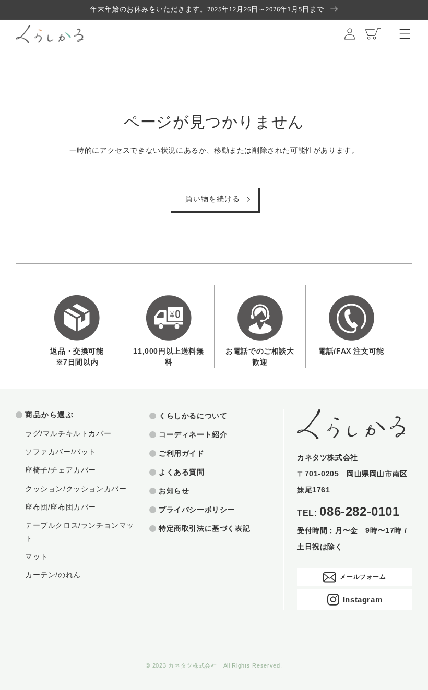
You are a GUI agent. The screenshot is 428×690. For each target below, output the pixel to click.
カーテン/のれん (53, 575)
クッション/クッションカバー (75, 489)
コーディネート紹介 (193, 434)
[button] (405, 34)
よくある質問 (182, 472)
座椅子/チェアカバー (60, 470)
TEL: (348, 511)
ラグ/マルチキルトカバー (68, 433)
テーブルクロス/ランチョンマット (79, 531)
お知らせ (174, 491)
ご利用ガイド (182, 453)
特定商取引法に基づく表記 (204, 528)
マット (36, 556)
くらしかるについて (193, 415)
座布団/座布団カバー (60, 507)
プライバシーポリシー (197, 509)
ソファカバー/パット (60, 451)
